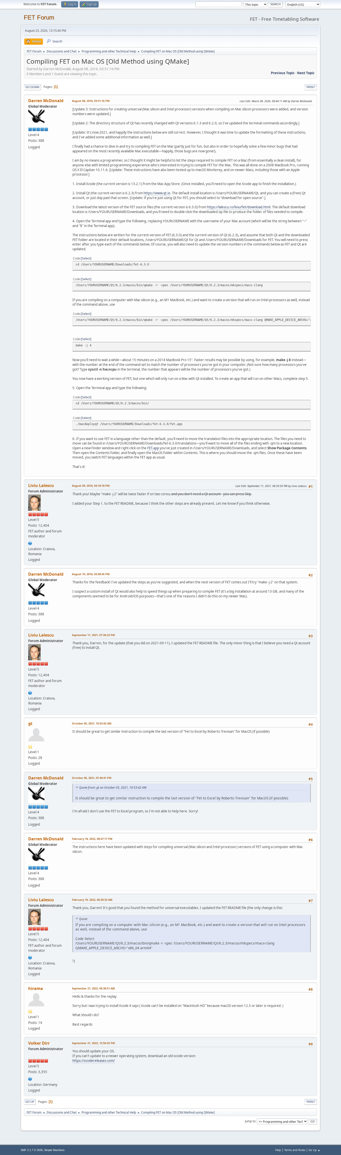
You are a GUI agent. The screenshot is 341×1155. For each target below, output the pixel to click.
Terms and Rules (294, 1150)
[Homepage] (30, 542)
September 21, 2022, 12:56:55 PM (93, 1043)
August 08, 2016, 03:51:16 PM (91, 101)
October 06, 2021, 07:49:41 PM (91, 778)
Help (278, 1150)
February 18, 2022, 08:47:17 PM (92, 839)
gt (30, 723)
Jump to (250, 1121)
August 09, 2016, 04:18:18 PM (91, 485)
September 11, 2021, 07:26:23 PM (93, 635)
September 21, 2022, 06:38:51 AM (93, 988)
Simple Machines (54, 1150)
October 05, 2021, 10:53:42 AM (91, 723)
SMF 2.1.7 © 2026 (32, 1150)
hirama (35, 988)
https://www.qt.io (157, 193)
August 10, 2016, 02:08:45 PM (91, 574)
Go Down (32, 87)
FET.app (153, 448)
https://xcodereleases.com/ (93, 1060)
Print (311, 87)
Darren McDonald (45, 100)
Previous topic (283, 73)
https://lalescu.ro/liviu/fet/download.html (238, 207)
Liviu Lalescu (41, 485)
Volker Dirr (39, 1043)
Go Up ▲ (314, 1150)
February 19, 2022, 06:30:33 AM (92, 900)
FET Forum (39, 17)
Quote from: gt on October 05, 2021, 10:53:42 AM (112, 787)
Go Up (29, 1102)
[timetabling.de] (30, 1078)
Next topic (306, 73)
